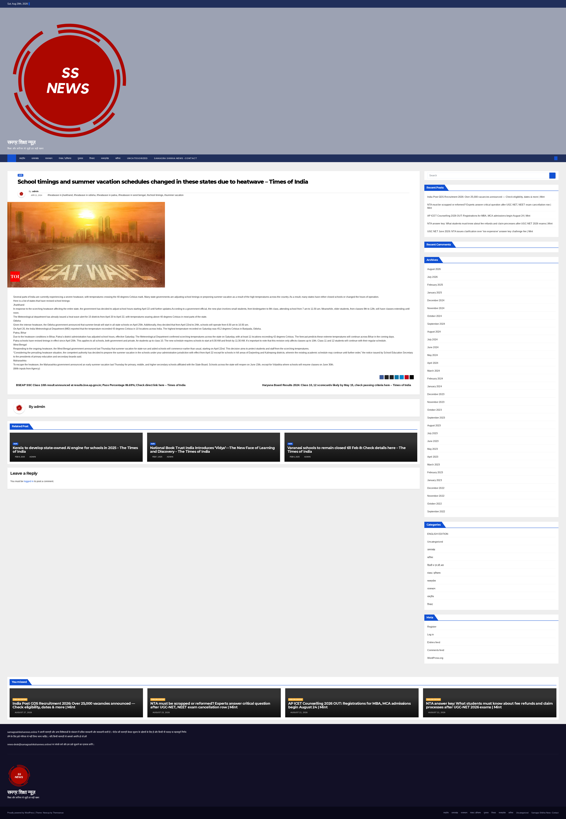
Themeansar (58, 813)
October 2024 (434, 316)
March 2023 (433, 464)
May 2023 (432, 449)
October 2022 (434, 503)
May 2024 (432, 355)
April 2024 (432, 363)
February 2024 (435, 378)
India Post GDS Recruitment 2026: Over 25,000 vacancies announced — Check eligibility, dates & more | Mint (486, 197)
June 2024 (433, 347)
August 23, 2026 (161, 712)
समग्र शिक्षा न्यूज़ (21, 142)
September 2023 (436, 417)
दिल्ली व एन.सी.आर (435, 565)
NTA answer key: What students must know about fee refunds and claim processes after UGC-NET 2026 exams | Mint (490, 223)
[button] (551, 158)
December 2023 (436, 394)
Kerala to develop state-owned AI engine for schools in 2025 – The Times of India (75, 450)
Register (431, 626)
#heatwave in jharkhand (60, 195)
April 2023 (432, 457)
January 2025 (434, 292)
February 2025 (435, 285)
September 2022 (436, 511)
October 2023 (434, 410)
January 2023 (434, 480)
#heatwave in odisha (85, 195)
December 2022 (436, 488)
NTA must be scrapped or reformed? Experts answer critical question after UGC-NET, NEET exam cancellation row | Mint (210, 705)
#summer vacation (174, 195)
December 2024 (436, 300)
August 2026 (434, 269)
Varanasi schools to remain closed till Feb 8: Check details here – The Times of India (346, 450)
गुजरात (80, 158)
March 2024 (433, 371)
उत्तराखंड (35, 158)
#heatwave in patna (107, 195)
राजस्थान (48, 158)
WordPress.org (435, 658)
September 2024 (436, 324)
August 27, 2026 (24, 712)
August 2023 (434, 425)
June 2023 (433, 441)
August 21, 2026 (299, 712)
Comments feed (435, 650)
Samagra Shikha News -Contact (175, 158)
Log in (430, 634)
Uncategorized (137, 158)
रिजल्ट (92, 158)
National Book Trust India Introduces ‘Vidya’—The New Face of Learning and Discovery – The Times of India (212, 450)
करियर (118, 158)
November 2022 (436, 496)
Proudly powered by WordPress (21, 813)
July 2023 (432, 433)
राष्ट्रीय (22, 158)
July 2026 (432, 277)
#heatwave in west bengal (132, 195)
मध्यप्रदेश (105, 158)
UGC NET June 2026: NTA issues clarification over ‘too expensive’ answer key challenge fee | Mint (480, 231)
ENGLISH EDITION (437, 534)
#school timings (155, 195)
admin (35, 191)
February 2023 (435, 472)
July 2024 (432, 339)
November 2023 (436, 402)
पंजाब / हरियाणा (65, 158)
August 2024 (434, 331)
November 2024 (436, 308)
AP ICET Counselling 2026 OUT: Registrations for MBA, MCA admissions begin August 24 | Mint (478, 215)
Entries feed (433, 642)
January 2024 (434, 386)
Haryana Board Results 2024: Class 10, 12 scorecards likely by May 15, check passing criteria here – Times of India (337, 385)
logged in (29, 481)
